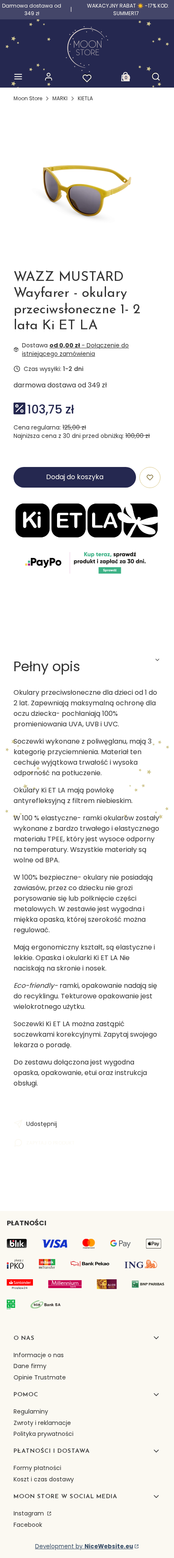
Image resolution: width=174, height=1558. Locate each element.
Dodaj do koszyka (74, 477)
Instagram (30, 1513)
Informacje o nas (39, 1355)
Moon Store (28, 98)
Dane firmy (30, 1366)
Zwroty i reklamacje (42, 1423)
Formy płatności (37, 1468)
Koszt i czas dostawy (44, 1479)
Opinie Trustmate (40, 1377)
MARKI (60, 98)
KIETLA (85, 98)
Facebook (28, 1525)
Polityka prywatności (43, 1434)
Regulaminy (31, 1411)
